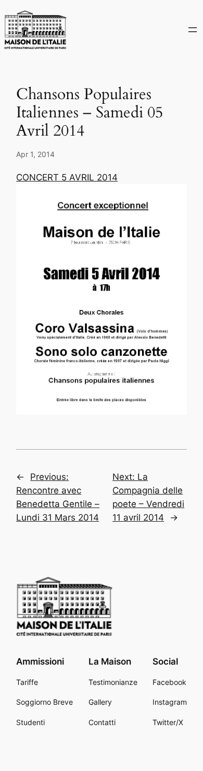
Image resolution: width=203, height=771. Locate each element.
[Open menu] (192, 29)
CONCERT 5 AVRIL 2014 (67, 177)
